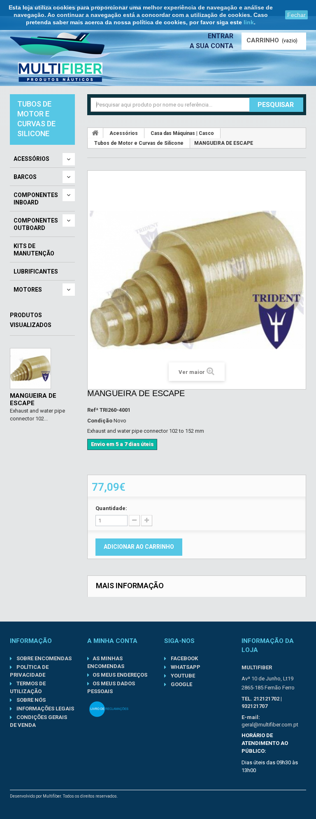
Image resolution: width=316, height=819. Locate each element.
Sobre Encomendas (43, 658)
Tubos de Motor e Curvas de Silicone (139, 143)
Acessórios (31, 158)
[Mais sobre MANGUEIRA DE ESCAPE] (30, 368)
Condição (99, 421)
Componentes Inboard (36, 199)
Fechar (296, 15)
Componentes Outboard (36, 224)
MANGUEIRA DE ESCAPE (33, 399)
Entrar (220, 36)
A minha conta (112, 641)
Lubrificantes (36, 271)
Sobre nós (30, 700)
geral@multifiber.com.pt (270, 725)
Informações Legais (44, 708)
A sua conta (211, 46)
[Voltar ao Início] (95, 133)
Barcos (25, 177)
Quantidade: (111, 508)
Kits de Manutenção (34, 250)
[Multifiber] (60, 57)
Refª (92, 410)
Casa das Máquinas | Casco (182, 133)
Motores (28, 289)
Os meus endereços (120, 675)
